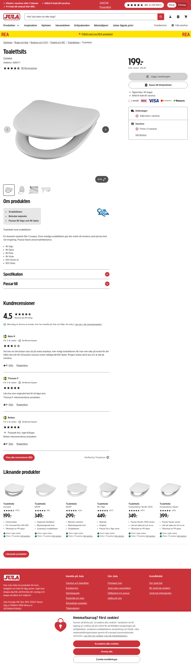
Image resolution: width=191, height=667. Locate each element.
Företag (182, 5)
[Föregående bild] (7, 129)
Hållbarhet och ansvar (118, 593)
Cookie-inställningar (106, 659)
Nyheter (46, 25)
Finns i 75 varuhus (18, 536)
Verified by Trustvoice (95, 457)
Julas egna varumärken (119, 588)
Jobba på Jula (115, 598)
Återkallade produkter (76, 603)
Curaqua (7, 58)
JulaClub (104, 3)
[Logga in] (170, 16)
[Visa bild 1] (9, 190)
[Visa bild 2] (21, 190)
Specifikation (13, 274)
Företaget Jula (115, 583)
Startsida (7, 42)
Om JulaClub (155, 583)
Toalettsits (87, 42)
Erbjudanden (82, 25)
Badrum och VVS (39, 42)
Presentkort (105, 7)
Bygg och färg (21, 42)
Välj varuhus (181, 25)
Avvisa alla (106, 651)
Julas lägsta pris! (123, 25)
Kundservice (160, 25)
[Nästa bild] (105, 129)
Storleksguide (73, 593)
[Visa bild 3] (33, 190)
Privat (172, 5)
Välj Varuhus (140, 135)
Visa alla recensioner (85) (19, 457)
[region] (95, 639)
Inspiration (30, 25)
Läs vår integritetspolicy (116, 636)
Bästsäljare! (101, 25)
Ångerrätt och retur (75, 598)
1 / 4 (100, 179)
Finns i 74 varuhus (49, 536)
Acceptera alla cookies (107, 644)
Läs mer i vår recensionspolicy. (88, 324)
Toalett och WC (57, 42)
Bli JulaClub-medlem (159, 588)
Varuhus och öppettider (77, 583)
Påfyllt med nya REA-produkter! (97, 34)
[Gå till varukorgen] (186, 16)
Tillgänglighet (72, 608)
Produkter (9, 25)
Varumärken (62, 25)
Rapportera (22, 365)
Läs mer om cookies (93, 636)
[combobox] (94, 16)
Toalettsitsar (74, 42)
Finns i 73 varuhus (143, 536)
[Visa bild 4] (45, 190)
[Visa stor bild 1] (56, 130)
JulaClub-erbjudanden (160, 593)
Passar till (10, 283)
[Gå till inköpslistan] (178, 16)
